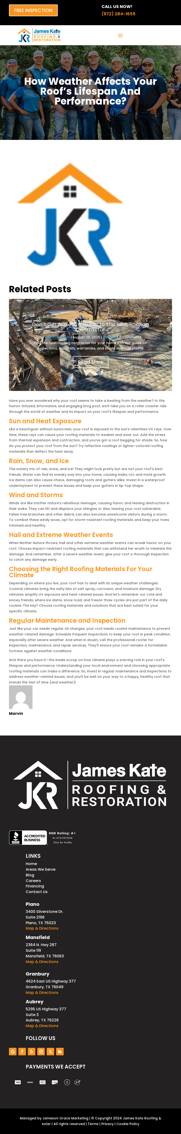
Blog (30, 875)
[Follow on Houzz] (60, 1051)
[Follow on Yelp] (31, 1051)
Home (31, 863)
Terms (93, 1124)
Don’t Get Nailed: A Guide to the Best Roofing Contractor (90, 327)
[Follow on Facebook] (22, 1051)
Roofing (109, 337)
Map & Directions (42, 928)
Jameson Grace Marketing (65, 1118)
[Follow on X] (50, 1051)
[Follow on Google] (12, 1051)
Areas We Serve (40, 869)
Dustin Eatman (57, 337)
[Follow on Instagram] (41, 1051)
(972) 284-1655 (119, 14)
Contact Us (37, 891)
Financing (35, 886)
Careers (33, 880)
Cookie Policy (127, 1124)
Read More (90, 362)
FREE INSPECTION (33, 10)
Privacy (107, 1124)
